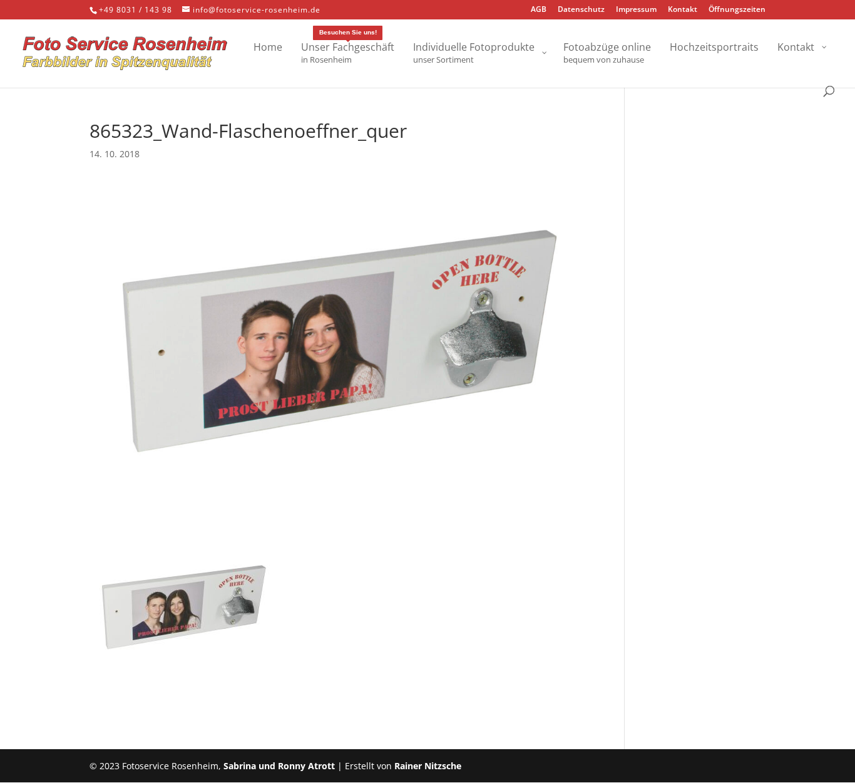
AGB (538, 10)
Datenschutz (581, 10)
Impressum (636, 10)
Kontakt (682, 10)
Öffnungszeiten (737, 10)
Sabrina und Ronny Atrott (279, 766)
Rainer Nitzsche (427, 766)
